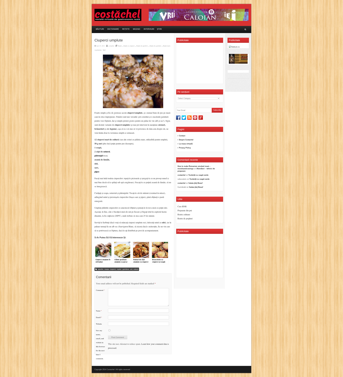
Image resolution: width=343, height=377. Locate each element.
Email (99, 317)
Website (99, 324)
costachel (111, 46)
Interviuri (149, 29)
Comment (100, 290)
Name (99, 310)
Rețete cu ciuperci (129, 46)
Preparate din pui (185, 210)
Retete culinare (184, 214)
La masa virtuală (186, 144)
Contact (182, 136)
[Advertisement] (200, 64)
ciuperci (113, 269)
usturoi (106, 151)
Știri (159, 29)
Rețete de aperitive (142, 46)
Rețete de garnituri (155, 46)
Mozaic (136, 29)
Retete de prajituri (185, 218)
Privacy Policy (185, 148)
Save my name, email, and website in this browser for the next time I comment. (100, 344)
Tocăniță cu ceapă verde (198, 175)
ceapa (106, 269)
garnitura (125, 269)
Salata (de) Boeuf (195, 183)
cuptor (119, 269)
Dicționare (113, 29)
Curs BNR (182, 206)
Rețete (126, 29)
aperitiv (100, 269)
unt (131, 269)
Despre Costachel (186, 140)
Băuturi (100, 29)
